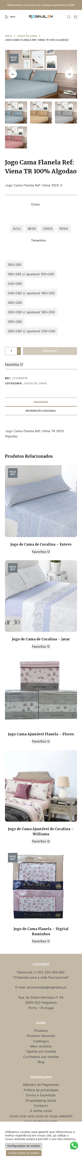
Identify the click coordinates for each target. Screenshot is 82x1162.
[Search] (68, 16)
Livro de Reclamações (41, 1121)
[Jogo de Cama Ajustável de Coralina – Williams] (41, 786)
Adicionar (50, 351)
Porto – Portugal (41, 1008)
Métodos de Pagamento (41, 1085)
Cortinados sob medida (41, 1057)
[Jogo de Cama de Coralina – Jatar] (41, 596)
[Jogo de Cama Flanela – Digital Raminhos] (41, 886)
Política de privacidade (41, 1090)
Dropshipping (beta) (41, 1100)
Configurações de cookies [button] (23, 1145)
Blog (41, 1062)
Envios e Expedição (41, 1095)
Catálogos (41, 1041)
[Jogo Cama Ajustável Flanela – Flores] (41, 691)
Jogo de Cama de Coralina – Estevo (40, 544)
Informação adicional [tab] (41, 410)
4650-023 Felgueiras (41, 1002)
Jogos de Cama (35, 383)
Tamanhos (38, 240)
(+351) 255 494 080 (49, 972)
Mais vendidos (41, 1046)
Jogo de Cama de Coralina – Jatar (41, 639)
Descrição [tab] (41, 402)
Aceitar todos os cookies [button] (23, 1152)
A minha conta (41, 1111)
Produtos (41, 1031)
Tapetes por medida (41, 1051)
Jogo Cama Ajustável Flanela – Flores (41, 734)
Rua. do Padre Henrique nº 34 (41, 997)
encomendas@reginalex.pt (46, 987)
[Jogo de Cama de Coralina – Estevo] (41, 501)
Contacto (41, 1106)
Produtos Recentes (41, 1036)
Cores (35, 204)
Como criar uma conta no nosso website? (41, 1116)
